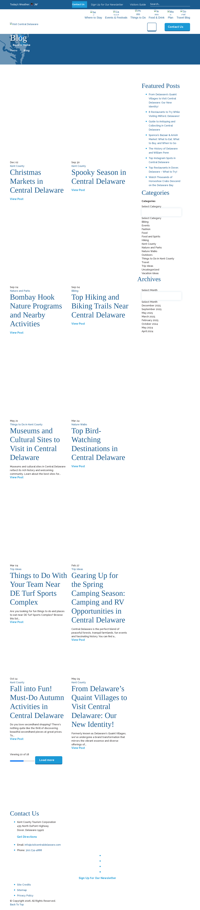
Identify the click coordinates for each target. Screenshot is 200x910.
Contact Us (78, 4)
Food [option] (144, 232)
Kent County (17, 166)
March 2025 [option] (148, 316)
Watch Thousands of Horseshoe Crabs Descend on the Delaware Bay (164, 181)
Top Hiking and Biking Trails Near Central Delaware (99, 306)
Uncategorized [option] (150, 269)
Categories (148, 201)
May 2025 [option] (147, 312)
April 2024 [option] (147, 331)
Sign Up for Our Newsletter (106, 4)
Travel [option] (145, 262)
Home (13, 50)
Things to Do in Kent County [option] (158, 258)
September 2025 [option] (151, 309)
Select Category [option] (151, 218)
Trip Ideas (15, 569)
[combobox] (161, 240)
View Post (17, 199)
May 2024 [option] (147, 327)
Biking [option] (145, 221)
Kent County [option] (149, 243)
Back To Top (17, 904)
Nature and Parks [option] (152, 247)
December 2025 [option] (151, 305)
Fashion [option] (146, 229)
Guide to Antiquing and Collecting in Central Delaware (162, 125)
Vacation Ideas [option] (150, 273)
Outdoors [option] (147, 254)
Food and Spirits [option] (151, 236)
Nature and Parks (20, 290)
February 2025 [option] (150, 320)
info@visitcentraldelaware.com (43, 844)
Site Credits (24, 884)
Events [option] (146, 225)
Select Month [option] (149, 301)
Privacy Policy (25, 895)
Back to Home (21, 45)
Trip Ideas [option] (147, 265)
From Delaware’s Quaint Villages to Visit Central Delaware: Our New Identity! (99, 706)
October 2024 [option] (150, 323)
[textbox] (161, 212)
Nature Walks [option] (149, 251)
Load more (46, 760)
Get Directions (27, 836)
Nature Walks (79, 424)
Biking (74, 290)
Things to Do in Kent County (26, 424)
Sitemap (22, 890)
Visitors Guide (137, 4)
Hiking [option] (145, 240)
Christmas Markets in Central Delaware (37, 181)
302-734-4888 (34, 850)
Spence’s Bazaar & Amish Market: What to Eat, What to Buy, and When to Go (164, 139)
